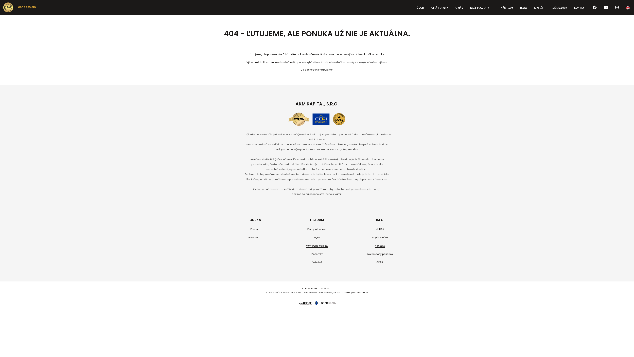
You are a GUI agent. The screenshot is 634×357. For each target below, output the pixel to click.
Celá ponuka (439, 8)
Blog (523, 8)
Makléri (539, 8)
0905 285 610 (27, 7)
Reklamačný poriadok (380, 254)
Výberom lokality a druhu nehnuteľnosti (271, 62)
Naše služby (559, 8)
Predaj (254, 229)
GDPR (379, 262)
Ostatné (317, 262)
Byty (317, 237)
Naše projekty (479, 8)
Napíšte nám (380, 237)
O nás (459, 8)
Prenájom (254, 237)
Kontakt (580, 8)
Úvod (420, 8)
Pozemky (317, 254)
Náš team (507, 8)
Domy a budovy (317, 229)
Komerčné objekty (317, 245)
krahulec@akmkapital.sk (355, 292)
